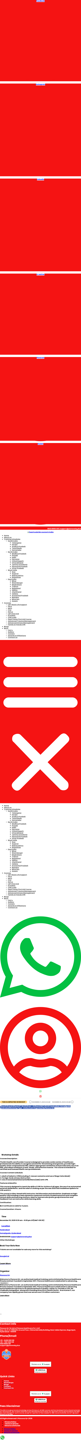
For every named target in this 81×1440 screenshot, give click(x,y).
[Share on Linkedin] (0, 1302)
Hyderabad (5, 1230)
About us (7, 537)
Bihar (14, 581)
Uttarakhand (17, 563)
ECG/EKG (11, 615)
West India (12, 570)
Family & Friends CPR (16, 625)
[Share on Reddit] (0, 1308)
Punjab (15, 555)
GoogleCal (4, 1256)
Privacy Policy (10, 1422)
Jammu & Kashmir (19, 564)
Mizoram (15, 599)
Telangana (16, 543)
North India (12, 552)
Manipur (15, 597)
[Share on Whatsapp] (0, 1306)
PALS (10, 606)
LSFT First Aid (13, 614)
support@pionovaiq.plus (21, 1237)
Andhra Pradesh (19, 546)
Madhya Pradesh (19, 554)
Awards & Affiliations (17, 636)
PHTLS (10, 612)
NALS (10, 608)
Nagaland (16, 588)
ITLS (9, 610)
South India (13, 541)
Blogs (6, 626)
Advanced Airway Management (21, 623)
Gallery (11, 632)
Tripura (15, 586)
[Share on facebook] (0, 1299)
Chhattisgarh (18, 561)
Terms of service (11, 1423)
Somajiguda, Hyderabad (10, 1233)
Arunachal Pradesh (20, 595)
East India (12, 579)
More (6, 628)
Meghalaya (17, 585)
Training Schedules (12, 539)
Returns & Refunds (12, 1425)
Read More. (4, 1283)
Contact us (12, 637)
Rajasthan (16, 577)
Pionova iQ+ (5, 1275)
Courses (7, 603)
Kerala (14, 544)
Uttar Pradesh (18, 568)
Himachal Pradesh (19, 566)
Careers (11, 634)
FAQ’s (10, 630)
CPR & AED (12, 617)
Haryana (15, 559)
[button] (40, 721)
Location (5, 1226)
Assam (15, 601)
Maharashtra (17, 575)
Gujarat (15, 574)
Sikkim (14, 590)
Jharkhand (16, 592)
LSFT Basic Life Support (17, 605)
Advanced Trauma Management (22, 621)
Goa (13, 572)
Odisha (15, 594)
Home (6, 535)
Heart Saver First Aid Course (19, 619)
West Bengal (17, 583)
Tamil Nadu (17, 548)
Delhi (14, 557)
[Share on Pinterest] (0, 1304)
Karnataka (16, 550)
